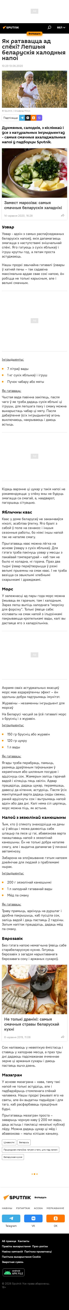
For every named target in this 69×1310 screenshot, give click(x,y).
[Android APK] (14, 1272)
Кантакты (23, 1241)
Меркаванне (55, 1208)
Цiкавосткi (9, 1142)
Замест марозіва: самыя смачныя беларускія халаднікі (33, 205)
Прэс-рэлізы (40, 1246)
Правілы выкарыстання (16, 1246)
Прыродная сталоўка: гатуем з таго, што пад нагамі (31, 1149)
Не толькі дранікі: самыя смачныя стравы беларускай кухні (31, 1024)
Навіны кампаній (12, 1251)
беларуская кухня (13, 1157)
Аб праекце (9, 1241)
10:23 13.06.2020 (12, 66)
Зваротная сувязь (12, 1262)
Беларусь (24, 1142)
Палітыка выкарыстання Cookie (21, 1256)
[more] (63, 215)
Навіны (7, 1208)
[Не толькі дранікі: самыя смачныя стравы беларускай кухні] (34, 989)
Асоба (38, 1208)
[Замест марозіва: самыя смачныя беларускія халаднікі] (34, 173)
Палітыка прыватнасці (38, 1251)
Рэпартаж (23, 1208)
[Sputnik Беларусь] (11, 29)
